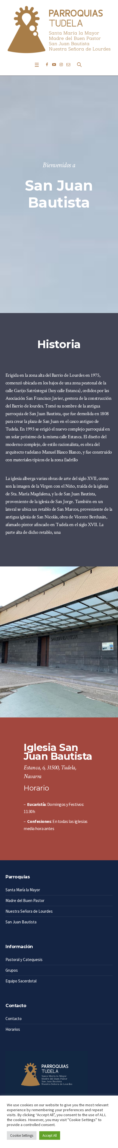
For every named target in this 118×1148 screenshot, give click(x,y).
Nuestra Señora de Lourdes (29, 911)
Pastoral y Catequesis (24, 959)
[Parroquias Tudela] (59, 29)
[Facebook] (47, 64)
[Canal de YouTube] (54, 64)
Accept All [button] (50, 1135)
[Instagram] (61, 64)
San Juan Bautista (20, 921)
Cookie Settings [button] (21, 1135)
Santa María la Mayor (22, 889)
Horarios (12, 1029)
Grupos (11, 970)
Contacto (13, 1018)
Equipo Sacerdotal (20, 981)
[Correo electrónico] (68, 64)
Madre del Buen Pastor (24, 900)
